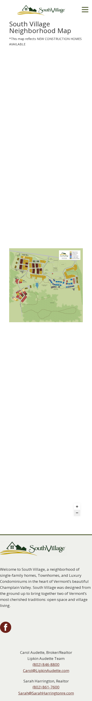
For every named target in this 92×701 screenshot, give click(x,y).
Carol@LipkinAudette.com (46, 670)
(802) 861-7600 (46, 687)
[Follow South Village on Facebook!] (5, 631)
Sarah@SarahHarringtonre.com (46, 693)
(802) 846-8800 (46, 664)
